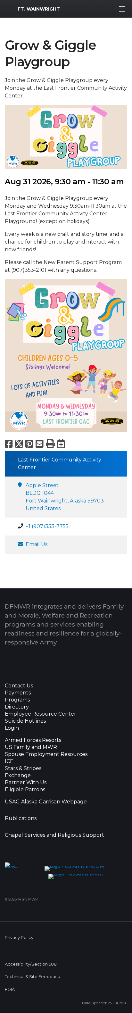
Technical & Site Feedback (32, 976)
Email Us (36, 544)
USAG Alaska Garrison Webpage (46, 801)
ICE (9, 761)
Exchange (18, 775)
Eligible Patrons (25, 789)
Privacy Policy (19, 937)
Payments (18, 692)
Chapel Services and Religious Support (54, 835)
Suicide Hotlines (25, 721)
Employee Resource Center (40, 714)
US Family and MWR (31, 747)
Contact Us (19, 685)
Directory (17, 707)
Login (12, 728)
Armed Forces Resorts (33, 740)
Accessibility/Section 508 (31, 964)
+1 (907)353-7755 (47, 526)
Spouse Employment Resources (46, 754)
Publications (21, 818)
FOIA (10, 989)
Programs (17, 699)
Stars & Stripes (23, 768)
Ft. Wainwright (39, 9)
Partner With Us (25, 782)
